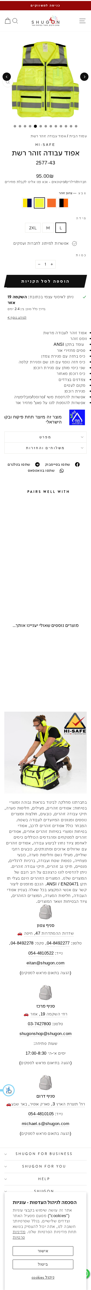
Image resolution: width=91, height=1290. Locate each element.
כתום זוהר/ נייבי (64, 203)
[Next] (7, 77)
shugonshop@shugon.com (45, 1033)
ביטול (43, 1264)
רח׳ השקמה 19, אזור (48, 1014)
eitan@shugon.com (46, 963)
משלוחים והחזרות (45, 448)
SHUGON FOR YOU (44, 1166)
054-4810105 (41, 1113)
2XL (33, 227)
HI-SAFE (45, 145)
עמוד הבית (78, 136)
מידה (81, 218)
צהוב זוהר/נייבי (27, 203)
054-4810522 (41, 953)
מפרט (45, 437)
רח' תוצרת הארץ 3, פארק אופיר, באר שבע (48, 1104)
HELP (44, 1179)
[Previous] (84, 77)
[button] (7, 1090)
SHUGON (44, 1191)
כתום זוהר (52, 203)
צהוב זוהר (39, 203)
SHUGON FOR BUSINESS (44, 1153)
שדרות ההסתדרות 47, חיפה (49, 933)
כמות (81, 255)
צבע (73, 193)
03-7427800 (39, 1023)
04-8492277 (58, 943)
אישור (43, 1251)
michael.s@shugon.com (45, 1123)
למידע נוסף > (17, 317)
